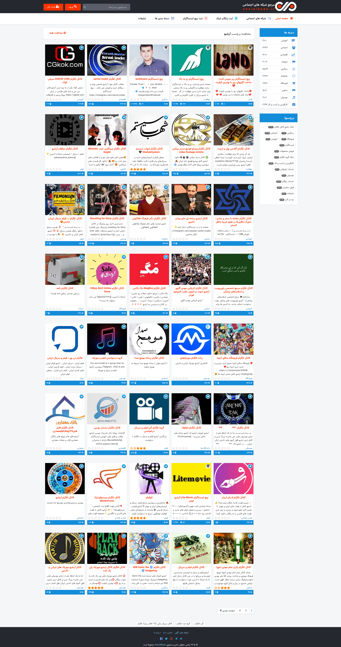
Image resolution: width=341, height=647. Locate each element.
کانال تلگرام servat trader (107, 79)
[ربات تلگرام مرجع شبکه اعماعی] (181, 639)
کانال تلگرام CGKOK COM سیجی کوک (65, 80)
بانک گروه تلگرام (284, 157)
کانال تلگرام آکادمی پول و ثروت (233, 149)
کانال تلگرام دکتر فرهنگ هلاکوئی (149, 218)
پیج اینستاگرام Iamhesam (149, 79)
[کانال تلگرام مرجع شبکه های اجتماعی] (176, 639)
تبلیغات (275, 62)
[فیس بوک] (161, 639)
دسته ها (289, 32)
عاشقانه (275, 76)
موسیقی (275, 97)
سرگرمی (275, 69)
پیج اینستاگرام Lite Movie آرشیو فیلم (191, 499)
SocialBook (160, 645)
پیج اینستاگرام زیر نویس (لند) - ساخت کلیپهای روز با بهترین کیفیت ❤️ (233, 82)
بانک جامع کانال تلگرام (281, 127)
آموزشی (275, 40)
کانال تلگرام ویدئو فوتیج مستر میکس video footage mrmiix (191, 150)
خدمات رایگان (285, 181)
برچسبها (289, 118)
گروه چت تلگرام (183, 623)
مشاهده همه (56, 33)
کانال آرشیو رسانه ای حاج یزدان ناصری (191, 220)
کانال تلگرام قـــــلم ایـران (234, 497)
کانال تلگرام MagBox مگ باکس (149, 288)
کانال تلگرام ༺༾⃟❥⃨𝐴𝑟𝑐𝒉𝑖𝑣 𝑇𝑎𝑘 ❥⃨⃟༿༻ (233, 428)
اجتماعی (275, 47)
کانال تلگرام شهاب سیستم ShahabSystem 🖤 (149, 150)
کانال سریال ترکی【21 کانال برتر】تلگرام (154, 623)
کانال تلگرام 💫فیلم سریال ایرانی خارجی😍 (65, 220)
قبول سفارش (286, 187)
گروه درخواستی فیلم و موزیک (107, 358)
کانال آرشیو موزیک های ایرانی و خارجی (65, 569)
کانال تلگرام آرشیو (65, 497)
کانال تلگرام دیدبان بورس (107, 428)
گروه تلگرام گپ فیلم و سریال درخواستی (149, 429)
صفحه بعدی (228, 611)
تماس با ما (167, 633)
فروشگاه (275, 83)
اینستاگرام (287, 145)
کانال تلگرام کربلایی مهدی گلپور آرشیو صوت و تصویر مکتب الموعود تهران (191, 292)
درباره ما (157, 633)
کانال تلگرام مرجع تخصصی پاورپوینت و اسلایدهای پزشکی (233, 290)
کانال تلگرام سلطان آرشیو (65, 149)
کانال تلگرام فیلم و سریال (191, 567)
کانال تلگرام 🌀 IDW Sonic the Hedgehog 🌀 (149, 569)
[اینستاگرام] (171, 639)
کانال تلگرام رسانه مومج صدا (149, 358)
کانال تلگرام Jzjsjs (191, 428)
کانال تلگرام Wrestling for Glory (107, 218)
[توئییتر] (166, 639)
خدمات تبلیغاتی (285, 169)
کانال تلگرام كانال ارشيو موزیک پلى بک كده (107, 569)
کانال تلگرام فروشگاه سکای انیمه (233, 358)
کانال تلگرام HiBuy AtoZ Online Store (107, 290)
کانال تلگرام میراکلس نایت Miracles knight (107, 150)
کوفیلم (149, 497)
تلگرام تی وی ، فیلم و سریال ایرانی (65, 358)
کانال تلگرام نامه (64, 288)
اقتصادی (275, 55)
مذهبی (275, 90)
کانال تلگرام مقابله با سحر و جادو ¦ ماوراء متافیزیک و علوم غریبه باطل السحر (233, 222)
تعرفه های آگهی (181, 633)
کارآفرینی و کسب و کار (275, 104)
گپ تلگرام (199, 623)
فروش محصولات (284, 151)
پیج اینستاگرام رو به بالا (191, 79)
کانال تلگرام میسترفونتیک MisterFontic (107, 499)
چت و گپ (287, 199)
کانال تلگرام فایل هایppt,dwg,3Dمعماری (65, 429)
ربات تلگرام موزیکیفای (191, 358)
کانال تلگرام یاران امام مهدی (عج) (233, 567)
